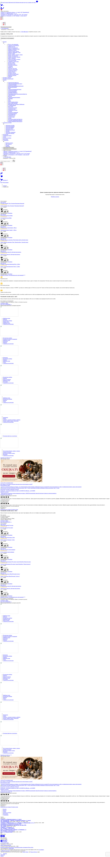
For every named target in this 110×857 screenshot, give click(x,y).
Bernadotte (10, 98)
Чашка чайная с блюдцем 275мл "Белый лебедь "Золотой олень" (14, 242)
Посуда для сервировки (13, 44)
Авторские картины (12, 113)
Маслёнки (5, 454)
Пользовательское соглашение (21, 847)
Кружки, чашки (11, 53)
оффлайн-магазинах (5, 850)
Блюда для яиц (6, 620)
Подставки (5, 381)
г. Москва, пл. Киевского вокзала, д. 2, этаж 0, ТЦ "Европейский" (15, 12)
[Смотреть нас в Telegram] (4, 836)
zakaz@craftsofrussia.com (6, 845)
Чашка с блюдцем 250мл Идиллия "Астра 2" (10, 576)
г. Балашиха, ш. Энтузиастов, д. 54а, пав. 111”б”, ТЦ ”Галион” (14, 14)
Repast (9, 100)
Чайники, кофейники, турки (14, 52)
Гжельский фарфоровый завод (14, 89)
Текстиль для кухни (12, 68)
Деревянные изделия (12, 110)
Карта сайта (30, 847)
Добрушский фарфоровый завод (15, 83)
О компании (5, 140)
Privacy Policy (25, 851)
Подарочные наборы (7, 320)
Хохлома (10, 111)
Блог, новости (9, 144)
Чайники (5, 319)
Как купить (5, 139)
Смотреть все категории (8, 324)
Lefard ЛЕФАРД (11, 95)
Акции (4, 136)
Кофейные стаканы (12, 50)
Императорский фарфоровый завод (15, 86)
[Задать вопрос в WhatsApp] (6, 841)
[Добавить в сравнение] (5, 212)
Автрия (9, 118)
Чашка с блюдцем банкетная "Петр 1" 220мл (10, 266)
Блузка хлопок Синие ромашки (7, 552)
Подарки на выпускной (13, 74)
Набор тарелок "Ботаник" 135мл (8, 539)
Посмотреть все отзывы (6, 509)
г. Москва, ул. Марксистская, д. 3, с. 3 (9, 13)
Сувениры (10, 66)
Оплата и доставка (7, 137)
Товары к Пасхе (11, 71)
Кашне (4, 418)
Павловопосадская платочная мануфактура (17, 94)
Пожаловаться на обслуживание (7, 38)
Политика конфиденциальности (7, 847)
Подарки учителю (12, 73)
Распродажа (5, 134)
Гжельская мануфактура (13, 82)
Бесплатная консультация (6, 27)
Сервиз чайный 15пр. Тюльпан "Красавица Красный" (12, 205)
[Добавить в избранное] (2, 211)
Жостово (10, 96)
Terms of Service (33, 851)
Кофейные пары (6, 318)
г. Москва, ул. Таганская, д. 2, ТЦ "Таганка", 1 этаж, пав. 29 (13, 15)
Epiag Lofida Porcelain (12, 103)
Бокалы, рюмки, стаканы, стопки (15, 54)
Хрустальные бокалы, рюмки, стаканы (11, 451)
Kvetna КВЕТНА (12, 114)
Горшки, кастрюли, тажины (14, 57)
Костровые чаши (11, 63)
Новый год (10, 67)
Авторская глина (11, 108)
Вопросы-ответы (9, 142)
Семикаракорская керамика (14, 97)
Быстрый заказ (4, 213)
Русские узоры (11, 116)
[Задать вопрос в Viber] (4, 841)
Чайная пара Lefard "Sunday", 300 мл (8, 230)
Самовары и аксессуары (13, 61)
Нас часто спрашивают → (6, 304)
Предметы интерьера (12, 65)
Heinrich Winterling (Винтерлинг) (15, 121)
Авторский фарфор (12, 91)
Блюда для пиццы (7, 379)
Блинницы (5, 341)
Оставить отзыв (14, 509)
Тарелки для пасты (7, 452)
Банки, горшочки (12, 58)
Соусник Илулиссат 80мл (6, 217)
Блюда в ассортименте (13, 47)
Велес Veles (10, 106)
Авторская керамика (12, 90)
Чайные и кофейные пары (13, 49)
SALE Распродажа (12, 60)
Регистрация (5, 182)
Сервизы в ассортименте (13, 45)
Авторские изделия (7, 122)
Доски (4, 362)
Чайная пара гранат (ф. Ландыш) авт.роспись (10, 254)
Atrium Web (11, 848)
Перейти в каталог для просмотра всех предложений (12, 275)
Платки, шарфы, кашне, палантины (10, 420)
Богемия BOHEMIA (12, 87)
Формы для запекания (13, 55)
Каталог (5, 41)
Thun (9, 99)
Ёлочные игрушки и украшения (10, 339)
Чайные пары (6, 321)
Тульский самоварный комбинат (15, 120)
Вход (2, 182)
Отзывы (7, 145)
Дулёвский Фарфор (12, 84)
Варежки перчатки (12, 75)
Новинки (10, 76)
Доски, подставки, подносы (14, 59)
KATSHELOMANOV (13, 92)
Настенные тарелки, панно (9, 453)
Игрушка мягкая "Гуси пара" (7, 527)
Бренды (4, 79)
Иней (9, 88)
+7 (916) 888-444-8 (4, 28)
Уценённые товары (12, 70)
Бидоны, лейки (11, 62)
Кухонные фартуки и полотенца (10, 435)
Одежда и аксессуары (13, 69)
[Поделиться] (7, 212)
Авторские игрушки (12, 107)
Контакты (8, 146)
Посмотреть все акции (5, 494)
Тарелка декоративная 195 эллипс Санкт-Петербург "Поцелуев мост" (16, 564)
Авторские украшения (13, 112)
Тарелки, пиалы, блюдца (13, 51)
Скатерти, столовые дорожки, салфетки (11, 419)
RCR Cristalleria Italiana (13, 102)
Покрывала (5, 417)
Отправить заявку (4, 303)
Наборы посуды (11, 46)
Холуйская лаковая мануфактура (15, 119)
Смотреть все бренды (5, 457)
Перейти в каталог (55, 196)
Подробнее (10, 213)
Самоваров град (11, 115)
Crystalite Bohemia (12, 105)
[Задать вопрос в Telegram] (2, 841)
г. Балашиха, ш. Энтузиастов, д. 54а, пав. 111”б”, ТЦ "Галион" (16, 153)
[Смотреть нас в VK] (2, 836)
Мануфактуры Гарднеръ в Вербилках (16, 104)
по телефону (41, 849)
